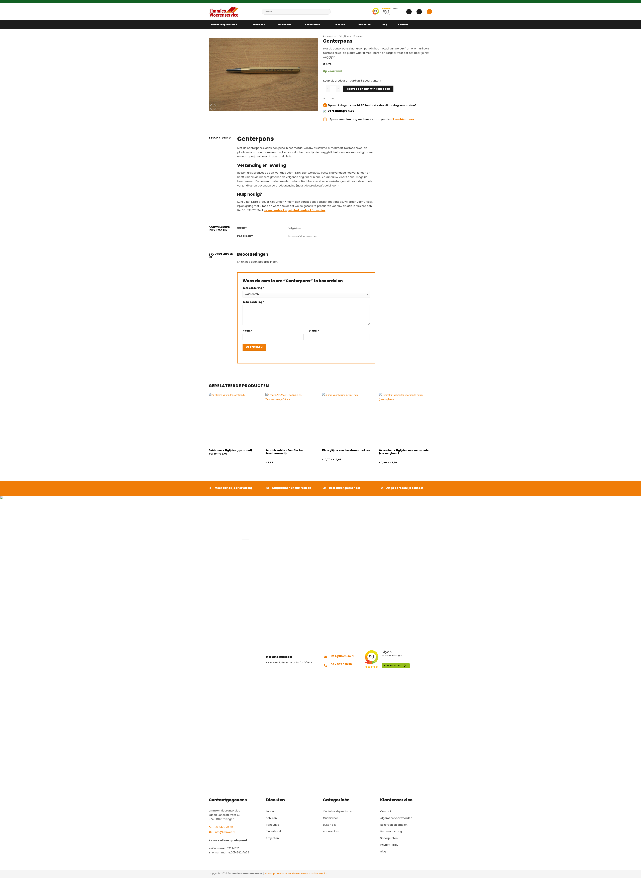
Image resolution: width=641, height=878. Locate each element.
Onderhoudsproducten (223, 24)
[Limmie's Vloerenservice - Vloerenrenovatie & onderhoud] (233, 11)
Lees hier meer (403, 119)
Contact (403, 24)
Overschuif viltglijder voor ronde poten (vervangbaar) (404, 452)
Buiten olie (284, 24)
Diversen (358, 36)
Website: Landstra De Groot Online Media (301, 873)
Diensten (339, 24)
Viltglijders (345, 36)
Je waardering (253, 288)
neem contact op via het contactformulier (294, 210)
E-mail (314, 330)
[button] (409, 12)
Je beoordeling (253, 302)
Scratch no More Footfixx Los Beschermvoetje (284, 452)
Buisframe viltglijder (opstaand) (230, 450)
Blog (384, 24)
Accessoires (312, 24)
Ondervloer (258, 24)
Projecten (364, 24)
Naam (247, 330)
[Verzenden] (327, 12)
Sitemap (270, 873)
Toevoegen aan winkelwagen (368, 89)
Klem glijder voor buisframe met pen (346, 450)
